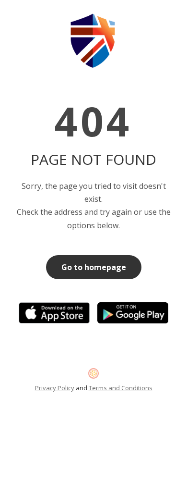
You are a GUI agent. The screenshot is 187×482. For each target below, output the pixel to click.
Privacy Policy (54, 387)
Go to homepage (93, 267)
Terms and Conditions (120, 387)
